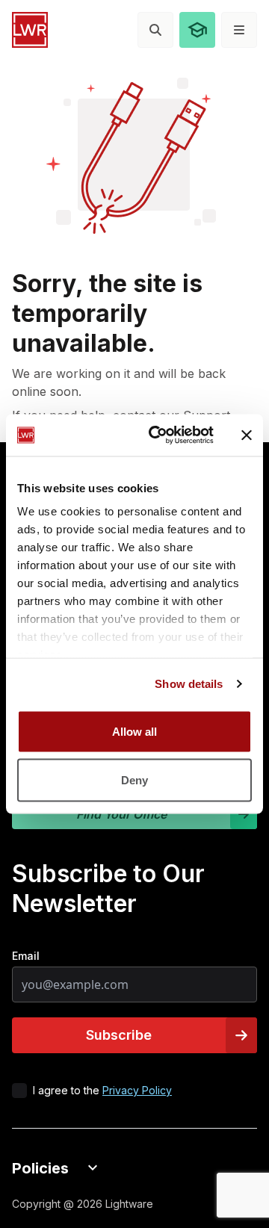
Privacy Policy (137, 1090)
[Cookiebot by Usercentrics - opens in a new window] (158, 435)
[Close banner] (246, 435)
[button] (197, 30)
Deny (134, 780)
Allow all (135, 731)
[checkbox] (19, 1090)
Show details (189, 683)
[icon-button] (155, 30)
